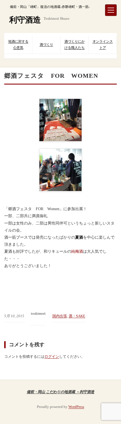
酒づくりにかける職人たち (74, 44)
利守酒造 (25, 19)
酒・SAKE (77, 316)
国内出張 (59, 316)
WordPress (76, 407)
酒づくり (46, 44)
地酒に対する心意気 (18, 44)
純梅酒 (77, 251)
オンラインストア (103, 44)
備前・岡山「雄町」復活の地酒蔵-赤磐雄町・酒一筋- (50, 7)
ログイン (51, 356)
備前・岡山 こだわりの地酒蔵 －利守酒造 (60, 391)
